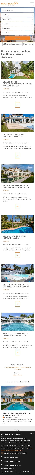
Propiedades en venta (12, 367)
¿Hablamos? (17, 430)
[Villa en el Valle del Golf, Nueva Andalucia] (17, 224)
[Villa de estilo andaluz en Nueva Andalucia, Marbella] (17, 173)
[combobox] (31, 433)
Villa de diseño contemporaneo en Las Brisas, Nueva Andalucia (17, 84)
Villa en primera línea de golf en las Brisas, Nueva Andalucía (17, 414)
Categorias (17, 373)
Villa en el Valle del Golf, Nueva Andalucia (15, 237)
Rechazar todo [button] (25, 471)
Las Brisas (18, 369)
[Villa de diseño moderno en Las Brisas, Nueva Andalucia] (17, 273)
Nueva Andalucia (26, 367)
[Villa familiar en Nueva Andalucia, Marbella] (17, 122)
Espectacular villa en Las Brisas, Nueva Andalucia (15, 334)
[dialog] (17, 453)
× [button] (33, 433)
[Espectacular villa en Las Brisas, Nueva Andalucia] (17, 321)
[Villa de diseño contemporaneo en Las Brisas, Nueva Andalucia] (17, 70)
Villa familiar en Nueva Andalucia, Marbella (13, 135)
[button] (17, 468)
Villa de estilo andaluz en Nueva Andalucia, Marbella (16, 186)
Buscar (17, 38)
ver (17, 105)
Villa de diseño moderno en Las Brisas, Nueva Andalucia (16, 286)
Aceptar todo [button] (9, 471)
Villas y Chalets (17, 375)
